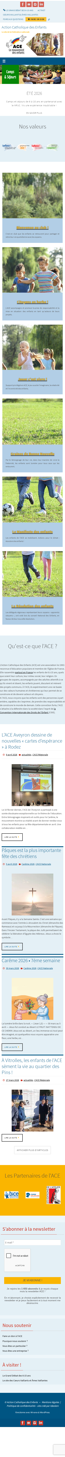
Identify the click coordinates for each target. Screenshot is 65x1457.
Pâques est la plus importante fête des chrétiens (31, 852)
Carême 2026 (28, 863)
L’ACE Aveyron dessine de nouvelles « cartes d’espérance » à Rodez (32, 741)
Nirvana (34, 1408)
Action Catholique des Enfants (24, 27)
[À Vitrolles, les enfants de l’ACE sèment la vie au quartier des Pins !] (32, 1108)
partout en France (24, 672)
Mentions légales (51, 1398)
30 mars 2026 (12, 966)
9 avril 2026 (11, 754)
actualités (26, 754)
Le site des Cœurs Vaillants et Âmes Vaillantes (25, 1376)
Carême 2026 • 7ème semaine (31, 959)
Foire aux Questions (13, 19)
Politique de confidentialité (21, 1402)
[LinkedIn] (41, 4)
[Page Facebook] (23, 4)
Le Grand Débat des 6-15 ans (16, 1372)
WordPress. (45, 1408)
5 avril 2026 (11, 863)
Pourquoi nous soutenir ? (15, 1337)
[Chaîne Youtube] (29, 4)
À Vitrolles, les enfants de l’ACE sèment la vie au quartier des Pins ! (32, 1064)
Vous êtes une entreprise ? (15, 1347)
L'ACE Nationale (43, 863)
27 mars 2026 (12, 1077)
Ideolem (54, 1402)
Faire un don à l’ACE (12, 1332)
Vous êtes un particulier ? (14, 1342)
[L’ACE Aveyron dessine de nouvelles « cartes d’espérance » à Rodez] (32, 784)
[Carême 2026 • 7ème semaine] (32, 996)
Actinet (41, 10)
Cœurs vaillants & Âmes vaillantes (20, 14)
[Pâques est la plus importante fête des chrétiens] (32, 893)
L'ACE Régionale (40, 754)
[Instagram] (35, 4)
